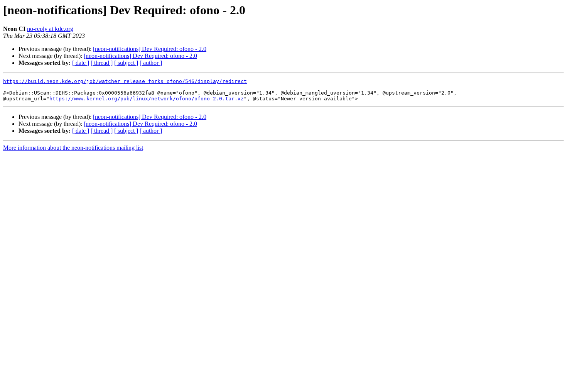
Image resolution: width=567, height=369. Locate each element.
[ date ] (80, 62)
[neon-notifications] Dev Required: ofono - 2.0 (149, 49)
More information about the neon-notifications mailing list (73, 147)
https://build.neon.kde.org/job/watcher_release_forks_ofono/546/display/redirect (125, 81)
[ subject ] (126, 62)
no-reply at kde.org (50, 28)
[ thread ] (102, 62)
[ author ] (151, 62)
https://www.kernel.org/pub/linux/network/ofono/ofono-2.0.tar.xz (146, 99)
